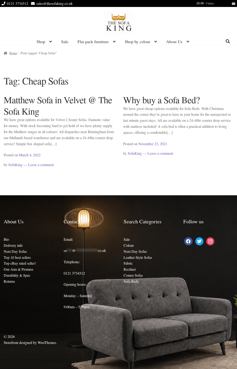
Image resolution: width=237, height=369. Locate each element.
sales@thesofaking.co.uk (54, 3)
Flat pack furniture (93, 41)
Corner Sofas (133, 275)
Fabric (128, 263)
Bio (6, 239)
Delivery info (13, 245)
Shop (41, 41)
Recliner (130, 269)
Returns (9, 281)
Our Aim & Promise (18, 269)
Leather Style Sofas (138, 257)
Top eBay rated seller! (20, 263)
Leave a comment (41, 164)
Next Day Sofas (15, 251)
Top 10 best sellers (17, 257)
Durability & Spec (17, 275)
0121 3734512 (17, 3)
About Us (174, 41)
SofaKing (15, 164)
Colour (129, 245)
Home (13, 53)
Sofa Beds (131, 281)
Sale (64, 41)
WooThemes (47, 342)
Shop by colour (137, 41)
